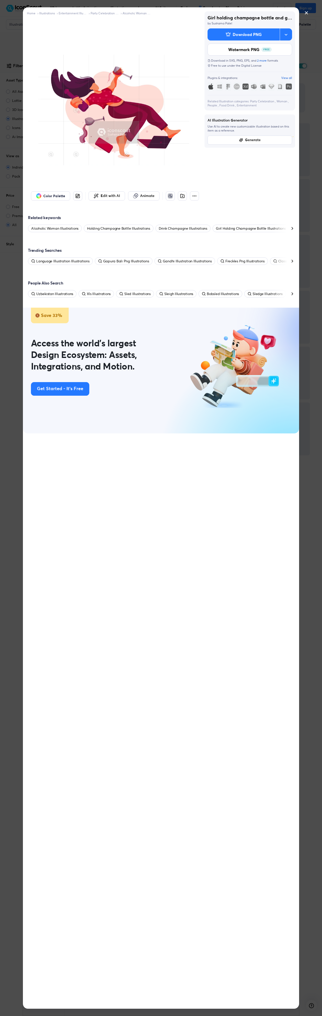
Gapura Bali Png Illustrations (126, 261)
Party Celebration (262, 101)
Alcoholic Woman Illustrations (137, 13)
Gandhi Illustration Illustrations (187, 261)
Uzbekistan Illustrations (54, 294)
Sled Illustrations (137, 294)
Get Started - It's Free (60, 389)
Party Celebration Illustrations (105, 13)
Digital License (251, 65)
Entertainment (247, 105)
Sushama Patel (222, 23)
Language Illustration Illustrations (63, 261)
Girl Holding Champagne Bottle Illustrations (251, 228)
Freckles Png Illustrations (245, 261)
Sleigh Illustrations (178, 294)
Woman (282, 101)
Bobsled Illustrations (223, 294)
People (213, 105)
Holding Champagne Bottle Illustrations (118, 228)
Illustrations (47, 13)
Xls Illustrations (99, 294)
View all (286, 78)
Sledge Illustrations (268, 294)
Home (31, 13)
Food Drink (227, 105)
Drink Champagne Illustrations (183, 228)
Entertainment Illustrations (73, 13)
